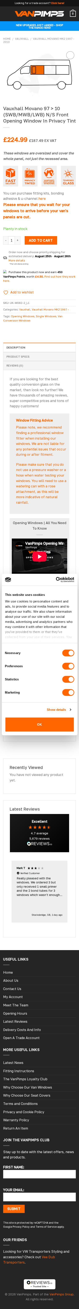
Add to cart (41, 240)
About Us (10, 980)
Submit (14, 1209)
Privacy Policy (21, 1226)
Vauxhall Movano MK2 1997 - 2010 (38, 40)
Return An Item (15, 1128)
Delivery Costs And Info (22, 1030)
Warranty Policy (16, 1120)
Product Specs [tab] (18, 356)
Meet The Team (15, 1005)
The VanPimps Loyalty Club (25, 1079)
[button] (39, 892)
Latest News (13, 1063)
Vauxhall (22, 38)
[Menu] (5, 13)
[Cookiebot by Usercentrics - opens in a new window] (56, 580)
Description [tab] (16, 347)
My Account (13, 997)
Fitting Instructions (18, 1071)
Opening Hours (15, 1013)
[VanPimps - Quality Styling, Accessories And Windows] (39, 13)
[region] (39, 891)
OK (39, 724)
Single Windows (46, 316)
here (42, 198)
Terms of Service (46, 1226)
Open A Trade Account (21, 1038)
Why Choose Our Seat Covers (26, 1095)
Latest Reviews (15, 1021)
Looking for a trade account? (32, 3)
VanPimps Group (62, 1294)
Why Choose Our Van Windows (27, 1087)
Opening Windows (23, 316)
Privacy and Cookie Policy (23, 1112)
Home (7, 38)
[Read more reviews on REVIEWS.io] (39, 844)
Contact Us (12, 989)
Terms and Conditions (20, 1104)
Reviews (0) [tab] (15, 365)
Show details (56, 709)
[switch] (68, 666)
